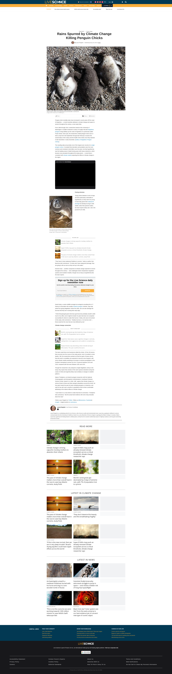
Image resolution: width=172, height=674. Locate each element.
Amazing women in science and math (86, 633)
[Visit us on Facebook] (91, 2)
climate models (67, 155)
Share (58, 116)
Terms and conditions (133, 659)
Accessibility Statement (17, 659)
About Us (90, 659)
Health (65, 5)
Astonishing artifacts (47, 637)
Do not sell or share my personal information (141, 664)
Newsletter (93, 116)
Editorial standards (55, 664)
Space (85, 5)
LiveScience (73, 402)
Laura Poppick (79, 42)
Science (71, 5)
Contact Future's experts (57, 659)
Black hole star (109, 9)
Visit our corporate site (111, 647)
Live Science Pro (120, 9)
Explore (99, 5)
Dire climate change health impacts (62, 9)
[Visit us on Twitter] (93, 2)
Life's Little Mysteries (47, 631)
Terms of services (72, 294)
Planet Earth (78, 5)
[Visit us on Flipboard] (100, 2)
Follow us (85, 116)
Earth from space (46, 633)
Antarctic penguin (78, 306)
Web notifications (132, 661)
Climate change (89, 31)
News (99, 42)
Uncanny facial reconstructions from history (87, 637)
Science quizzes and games (118, 631)
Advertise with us (93, 661)
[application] (75, 174)
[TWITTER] (58, 409)
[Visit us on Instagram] (95, 2)
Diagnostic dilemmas (47, 635)
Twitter (70, 400)
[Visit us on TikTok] (102, 2)
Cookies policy (53, 661)
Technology (92, 5)
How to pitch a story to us (96, 664)
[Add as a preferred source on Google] (86, 652)
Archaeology (58, 5)
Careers (12, 664)
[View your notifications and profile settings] (122, 2)
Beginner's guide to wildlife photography (121, 633)
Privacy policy (14, 661)
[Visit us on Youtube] (98, 2)
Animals (51, 5)
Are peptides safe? (97, 9)
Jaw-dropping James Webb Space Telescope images (89, 631)
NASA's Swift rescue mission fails (81, 9)
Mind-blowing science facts (118, 637)
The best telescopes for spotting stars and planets (123, 635)
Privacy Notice (59, 295)
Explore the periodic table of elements (86, 635)
